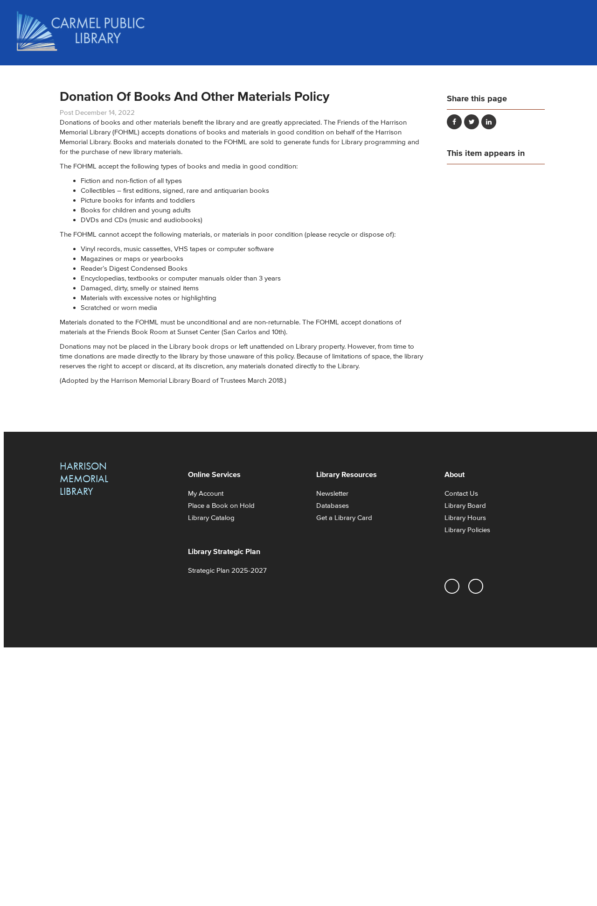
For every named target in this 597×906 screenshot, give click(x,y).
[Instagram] (451, 586)
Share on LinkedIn (488, 121)
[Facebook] (475, 586)
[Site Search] (573, 18)
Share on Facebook (454, 121)
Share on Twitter (471, 121)
